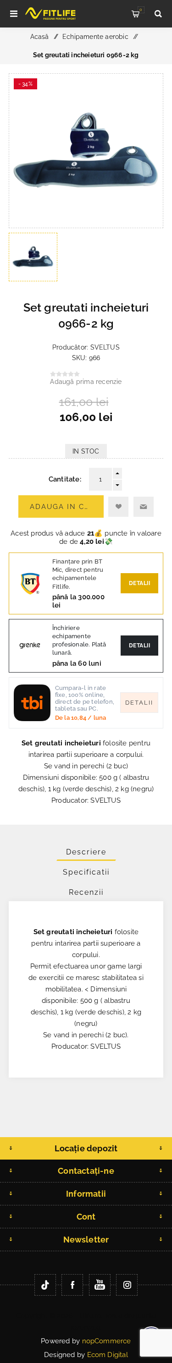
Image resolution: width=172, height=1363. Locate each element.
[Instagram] (127, 1285)
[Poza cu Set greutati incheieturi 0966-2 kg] (86, 225)
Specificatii (86, 872)
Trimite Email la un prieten (143, 507)
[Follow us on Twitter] (45, 1285)
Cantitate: (65, 479)
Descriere (86, 852)
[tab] (86, 852)
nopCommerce (106, 1341)
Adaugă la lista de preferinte (118, 507)
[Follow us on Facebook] (72, 1285)
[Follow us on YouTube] (100, 1285)
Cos (140, 9)
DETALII (139, 645)
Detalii (139, 583)
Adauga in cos (62, 507)
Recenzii (86, 892)
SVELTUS (105, 347)
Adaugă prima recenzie (86, 381)
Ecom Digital (107, 1355)
